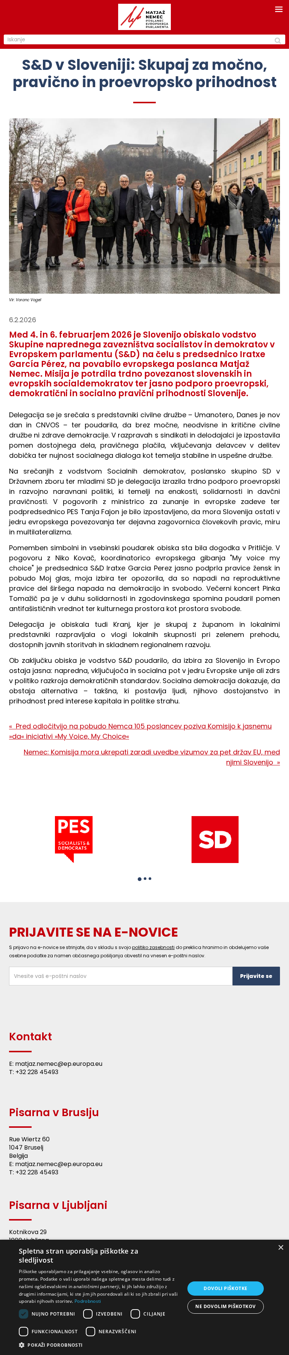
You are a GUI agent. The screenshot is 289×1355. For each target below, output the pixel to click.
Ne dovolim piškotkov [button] (225, 1306)
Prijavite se (256, 976)
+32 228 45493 (36, 1072)
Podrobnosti (88, 1301)
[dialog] (144, 1297)
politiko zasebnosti (153, 947)
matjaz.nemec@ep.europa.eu (58, 1063)
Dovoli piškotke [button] (225, 1288)
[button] (139, 879)
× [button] (280, 1248)
